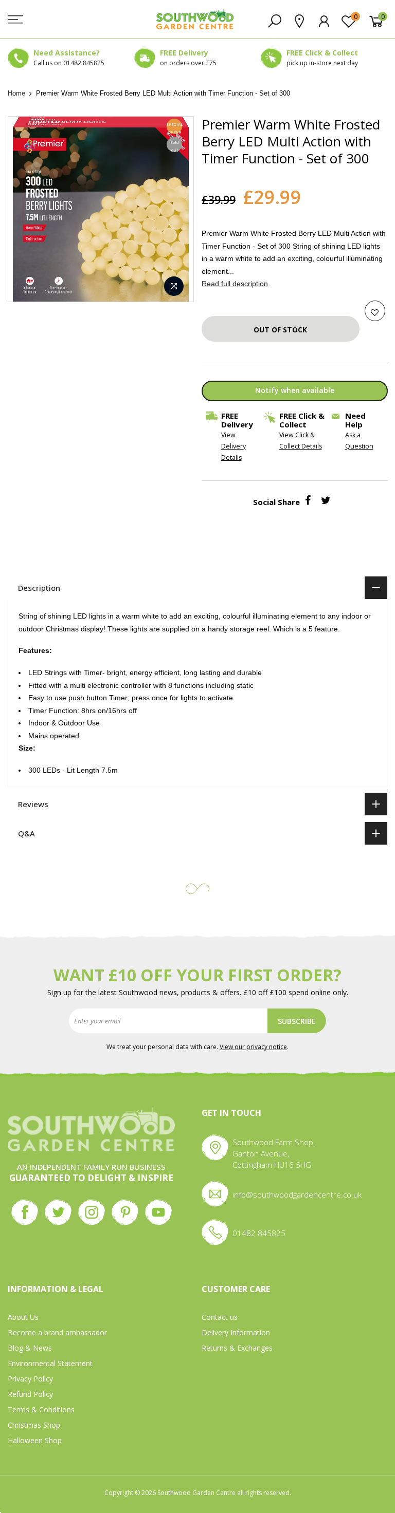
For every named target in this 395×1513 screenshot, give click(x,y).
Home (16, 93)
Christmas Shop (34, 1425)
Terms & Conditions (41, 1409)
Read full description (235, 283)
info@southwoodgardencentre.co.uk (297, 1194)
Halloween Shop (35, 1440)
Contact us (220, 1317)
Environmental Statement (50, 1363)
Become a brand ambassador (57, 1332)
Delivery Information (236, 1332)
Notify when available (294, 390)
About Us (23, 1317)
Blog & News (30, 1348)
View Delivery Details (233, 446)
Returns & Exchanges (237, 1348)
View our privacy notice (253, 1046)
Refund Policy (30, 1394)
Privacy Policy (30, 1379)
